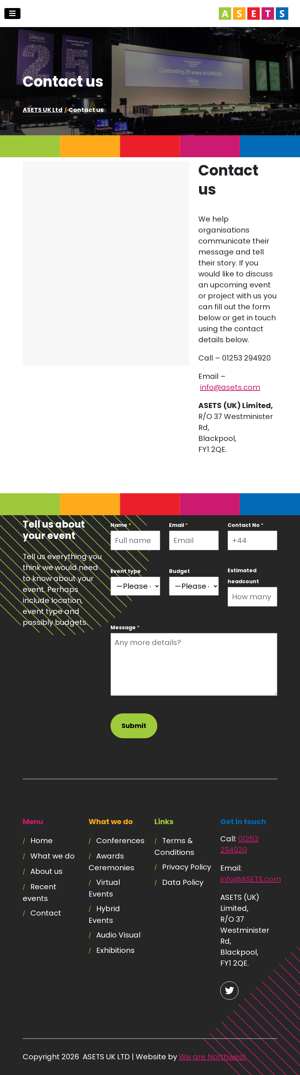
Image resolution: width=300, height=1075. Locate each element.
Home (41, 841)
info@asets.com (230, 387)
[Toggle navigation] (12, 13)
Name (120, 525)
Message (124, 627)
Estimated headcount (243, 576)
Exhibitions (115, 950)
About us (46, 871)
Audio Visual (118, 935)
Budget (179, 571)
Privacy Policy (186, 867)
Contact (45, 913)
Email (178, 525)
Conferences (120, 841)
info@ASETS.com (250, 879)
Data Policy (182, 882)
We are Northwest (212, 1057)
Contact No (245, 525)
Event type (125, 571)
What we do (52, 856)
